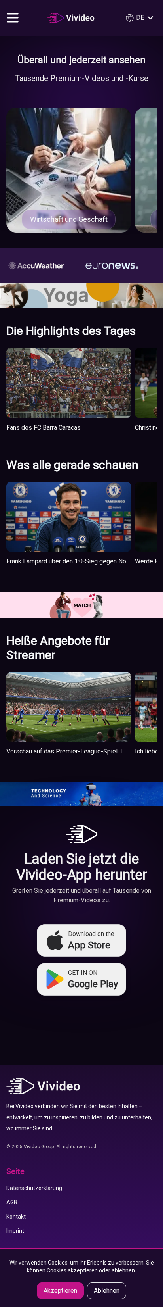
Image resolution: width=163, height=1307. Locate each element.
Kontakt (16, 1216)
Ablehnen (106, 1290)
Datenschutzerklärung (34, 1188)
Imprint (15, 1231)
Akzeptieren (60, 1290)
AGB (11, 1202)
